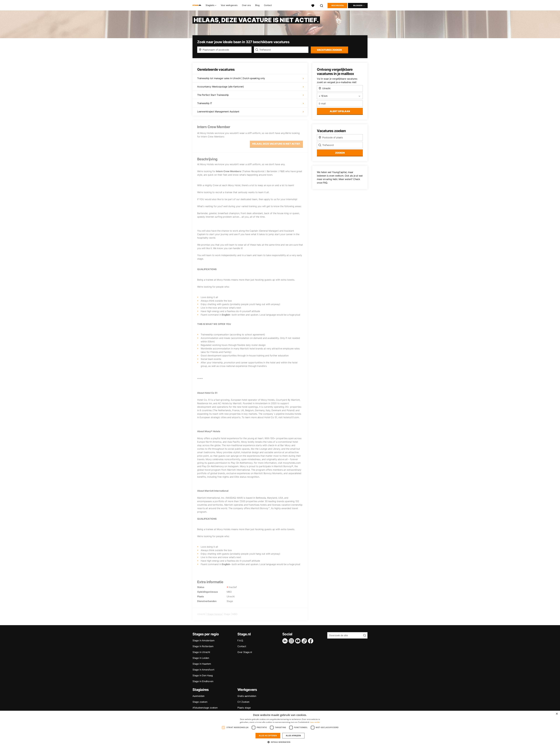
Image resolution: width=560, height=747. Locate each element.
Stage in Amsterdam (203, 640)
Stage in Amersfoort (203, 669)
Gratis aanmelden (246, 696)
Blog (257, 5)
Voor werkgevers (229, 5)
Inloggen (357, 6)
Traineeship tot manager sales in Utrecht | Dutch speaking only (231, 78)
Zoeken (340, 152)
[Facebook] (311, 641)
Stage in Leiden (200, 657)
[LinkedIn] (285, 641)
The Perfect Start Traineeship (213, 94)
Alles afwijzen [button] (293, 735)
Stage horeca (214, 614)
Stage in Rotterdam (202, 646)
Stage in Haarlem (201, 663)
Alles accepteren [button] (268, 735)
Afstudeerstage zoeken (205, 707)
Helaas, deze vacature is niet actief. (276, 143)
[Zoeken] (321, 5)
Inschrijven (337, 6)
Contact (268, 5)
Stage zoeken (199, 701)
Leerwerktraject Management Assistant (218, 111)
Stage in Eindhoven (202, 681)
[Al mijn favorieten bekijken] (312, 5)
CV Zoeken (243, 701)
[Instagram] (292, 641)
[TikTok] (305, 641)
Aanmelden (198, 696)
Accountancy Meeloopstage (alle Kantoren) (220, 86)
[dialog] (280, 729)
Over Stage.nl (244, 652)
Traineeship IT (204, 103)
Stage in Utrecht (201, 652)
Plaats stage (244, 707)
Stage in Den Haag (202, 675)
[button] (280, 742)
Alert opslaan (340, 111)
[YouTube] (298, 641)
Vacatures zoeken (329, 49)
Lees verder (315, 722)
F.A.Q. (240, 640)
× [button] (557, 714)
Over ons (246, 5)
